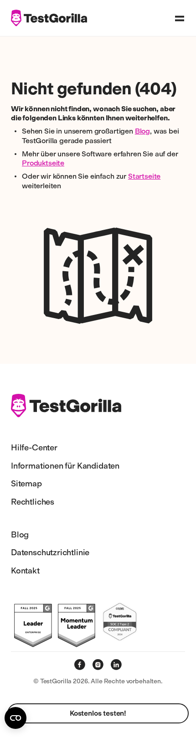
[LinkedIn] (116, 664)
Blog (142, 131)
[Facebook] (79, 664)
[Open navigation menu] (179, 18)
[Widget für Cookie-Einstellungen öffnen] (15, 718)
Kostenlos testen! (98, 713)
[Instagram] (98, 664)
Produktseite (43, 163)
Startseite (144, 176)
